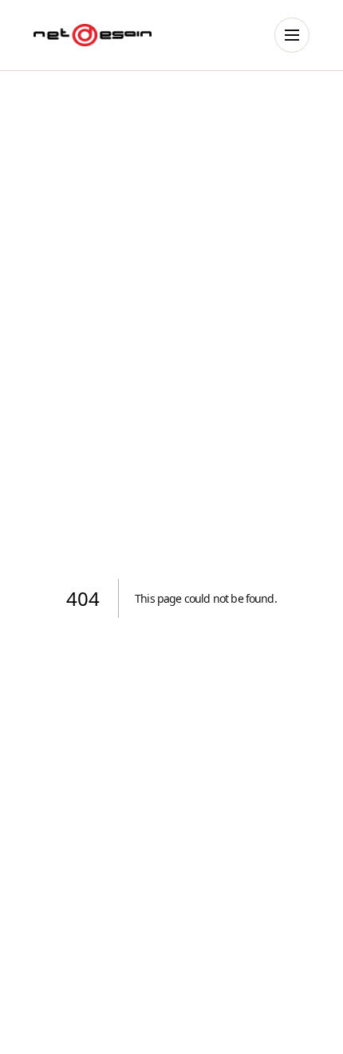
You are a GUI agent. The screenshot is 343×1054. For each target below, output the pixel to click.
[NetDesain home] (93, 35)
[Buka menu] (291, 35)
